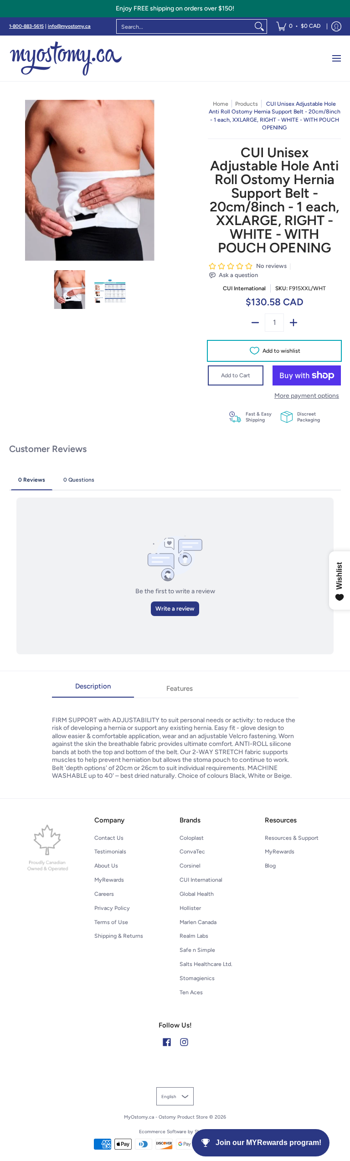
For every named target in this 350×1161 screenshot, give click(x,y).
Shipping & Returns (118, 935)
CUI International (244, 288)
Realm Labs (194, 935)
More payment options (306, 396)
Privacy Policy (112, 907)
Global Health (197, 893)
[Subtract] (255, 322)
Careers (104, 893)
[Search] (259, 26)
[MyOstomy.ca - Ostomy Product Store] (66, 58)
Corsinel (190, 865)
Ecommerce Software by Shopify (175, 1132)
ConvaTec (192, 851)
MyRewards (109, 879)
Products (246, 103)
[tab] (93, 689)
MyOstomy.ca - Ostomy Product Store (166, 1117)
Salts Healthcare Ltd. (206, 964)
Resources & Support (292, 837)
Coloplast (192, 837)
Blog (270, 865)
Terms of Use (111, 922)
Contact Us (109, 837)
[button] (166, 1041)
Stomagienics (197, 978)
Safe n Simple (197, 949)
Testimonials (110, 851)
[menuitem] (298, 26)
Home (220, 103)
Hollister (190, 907)
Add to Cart (235, 375)
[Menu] (336, 58)
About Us (106, 865)
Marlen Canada (198, 922)
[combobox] (184, 26)
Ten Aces (191, 992)
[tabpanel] (175, 739)
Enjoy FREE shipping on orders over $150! (175, 8)
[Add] (293, 322)
